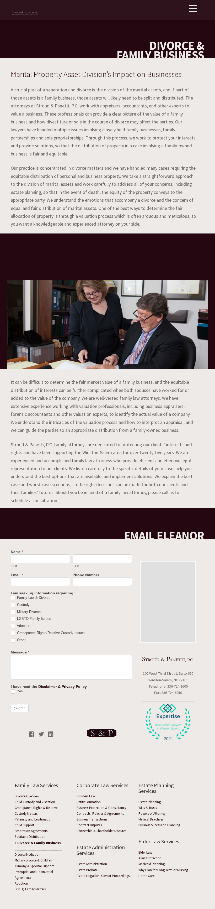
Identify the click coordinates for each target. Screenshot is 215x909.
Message (20, 652)
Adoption (23, 626)
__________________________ (38, 848)
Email (17, 575)
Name (17, 552)
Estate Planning (149, 802)
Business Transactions (92, 819)
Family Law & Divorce (33, 598)
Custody (23, 605)
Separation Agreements (31, 831)
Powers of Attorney (151, 813)
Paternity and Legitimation (33, 819)
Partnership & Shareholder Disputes (101, 831)
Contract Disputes (89, 825)
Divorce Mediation (27, 854)
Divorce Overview (27, 796)
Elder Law (145, 852)
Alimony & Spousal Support (34, 866)
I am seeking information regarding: (43, 593)
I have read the (49, 687)
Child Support (24, 825)
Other (20, 640)
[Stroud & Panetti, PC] (25, 9)
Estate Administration (92, 864)
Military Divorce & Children (33, 860)
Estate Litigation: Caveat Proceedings (103, 876)
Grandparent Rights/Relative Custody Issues (50, 633)
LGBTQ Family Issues (33, 619)
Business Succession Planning (159, 825)
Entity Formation (89, 802)
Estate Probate (87, 870)
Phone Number (86, 575)
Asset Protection (150, 858)
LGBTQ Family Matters (30, 889)
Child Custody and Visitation (35, 802)
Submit (19, 708)
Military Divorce (28, 612)
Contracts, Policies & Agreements (100, 813)
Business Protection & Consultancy (101, 808)
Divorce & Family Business (39, 843)
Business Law (86, 796)
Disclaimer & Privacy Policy (62, 686)
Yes (19, 691)
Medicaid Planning (151, 864)
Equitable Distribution (30, 836)
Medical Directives (150, 819)
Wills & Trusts (147, 808)
